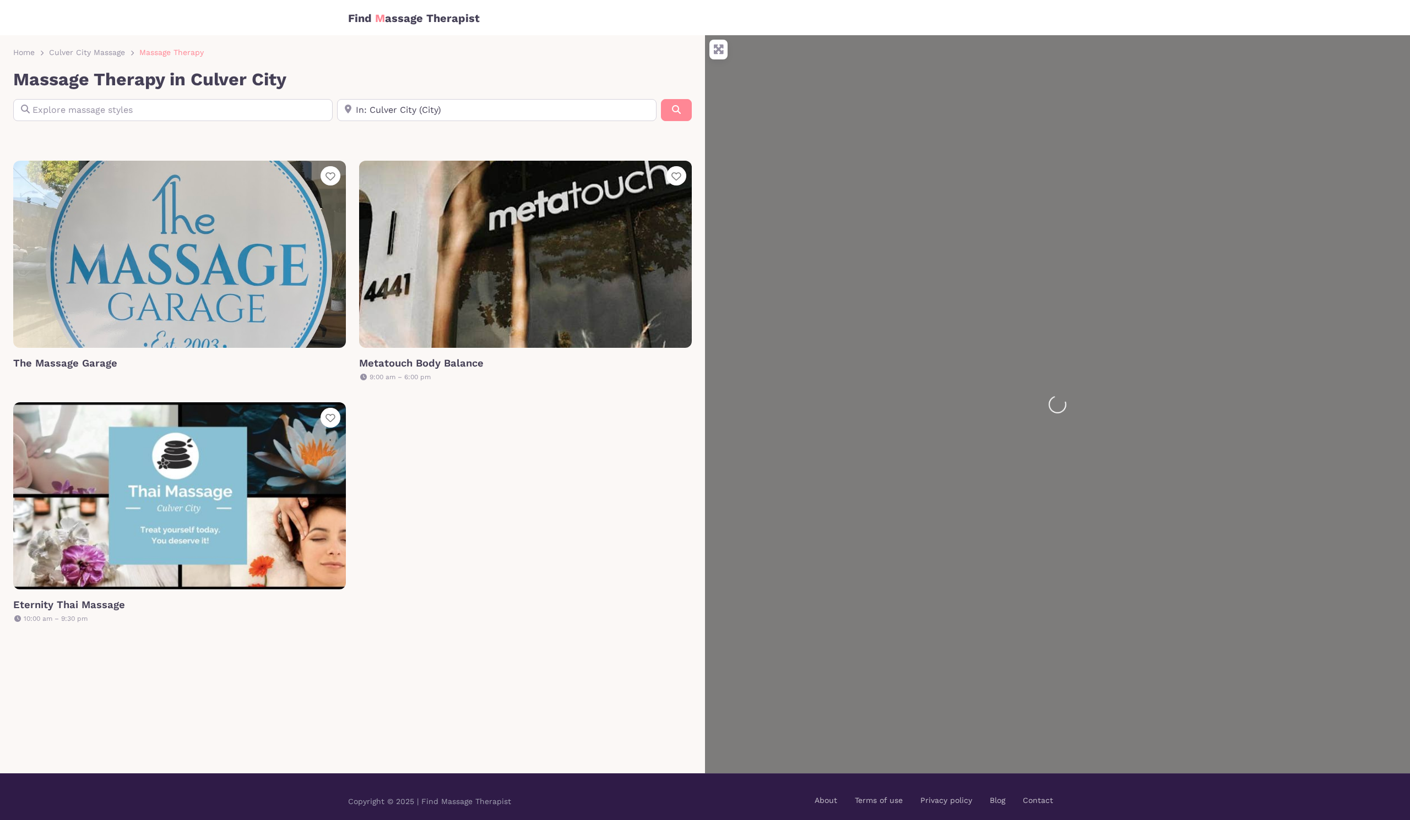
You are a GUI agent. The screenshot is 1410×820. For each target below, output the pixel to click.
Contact (1038, 800)
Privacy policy (946, 800)
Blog (997, 800)
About (826, 800)
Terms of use (879, 800)
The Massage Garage (65, 363)
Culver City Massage (87, 52)
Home (24, 52)
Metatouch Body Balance (421, 363)
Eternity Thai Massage (69, 604)
